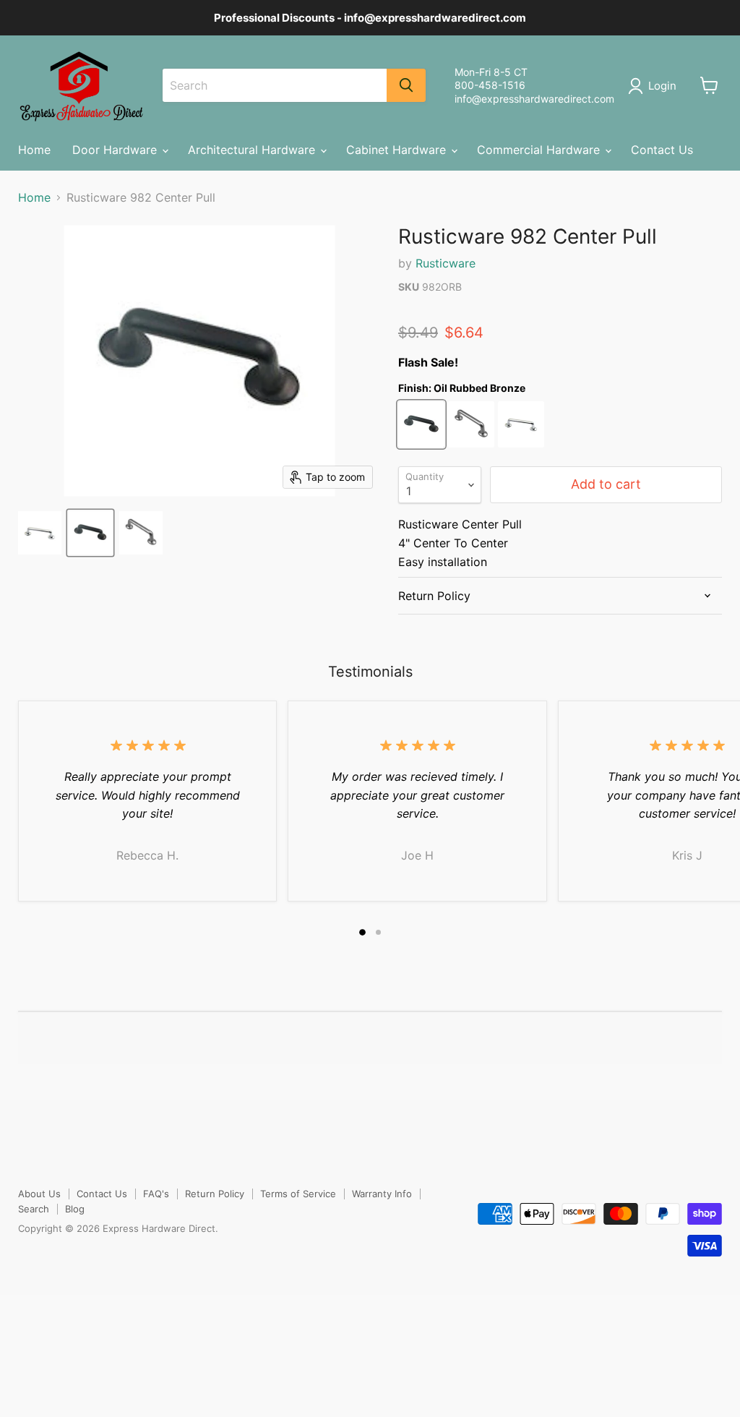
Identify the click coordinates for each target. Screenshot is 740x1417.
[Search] (406, 85)
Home (34, 149)
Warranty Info (382, 1193)
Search (33, 1209)
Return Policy (214, 1193)
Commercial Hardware (540, 149)
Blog (75, 1209)
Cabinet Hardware (397, 149)
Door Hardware (116, 149)
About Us (39, 1193)
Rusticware (446, 263)
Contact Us (662, 149)
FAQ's (156, 1193)
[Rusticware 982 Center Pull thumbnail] (40, 533)
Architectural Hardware (253, 149)
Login (662, 86)
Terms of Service (298, 1193)
